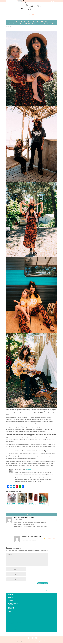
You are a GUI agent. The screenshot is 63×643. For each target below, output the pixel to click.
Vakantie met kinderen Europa (15, 623)
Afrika (11, 613)
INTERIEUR (10, 594)
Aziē (10, 619)
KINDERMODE (11, 597)
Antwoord (51, 519)
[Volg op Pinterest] (52, 2)
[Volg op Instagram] (54, 2)
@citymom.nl (29, 469)
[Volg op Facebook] (50, 2)
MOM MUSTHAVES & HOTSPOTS (13, 604)
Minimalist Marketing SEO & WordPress (39, 641)
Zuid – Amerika (13, 629)
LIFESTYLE (10, 600)
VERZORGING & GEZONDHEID (11, 608)
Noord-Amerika (13, 626)
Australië (11, 616)
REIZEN (9, 611)
